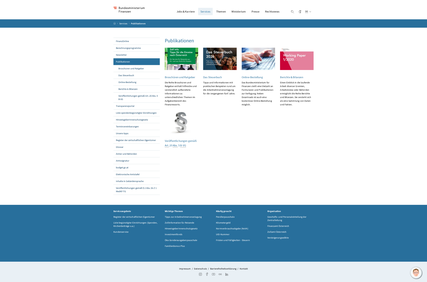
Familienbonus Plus (175, 246)
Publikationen (130, 61)
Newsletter (121, 54)
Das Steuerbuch (126, 75)
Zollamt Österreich (277, 231)
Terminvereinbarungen (127, 126)
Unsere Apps (122, 133)
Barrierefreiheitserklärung (223, 268)
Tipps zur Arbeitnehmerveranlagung (183, 216)
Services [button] (205, 11)
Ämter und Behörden (126, 153)
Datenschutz (200, 268)
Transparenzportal (125, 106)
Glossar (119, 147)
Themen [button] (221, 11)
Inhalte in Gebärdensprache (130, 181)
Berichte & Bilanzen (128, 89)
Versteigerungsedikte (278, 237)
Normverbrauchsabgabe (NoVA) (232, 228)
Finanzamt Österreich (278, 226)
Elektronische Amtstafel (128, 174)
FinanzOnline (122, 41)
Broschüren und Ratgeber (131, 68)
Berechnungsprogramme (128, 48)
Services (123, 23)
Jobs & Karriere (186, 11)
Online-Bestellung (127, 82)
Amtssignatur (122, 160)
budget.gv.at (122, 167)
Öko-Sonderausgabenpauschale (181, 240)
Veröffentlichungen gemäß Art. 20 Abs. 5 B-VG (138, 97)
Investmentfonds (173, 234)
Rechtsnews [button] (272, 11)
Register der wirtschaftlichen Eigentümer (136, 140)
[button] (416, 273)
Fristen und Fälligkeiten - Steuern (233, 240)
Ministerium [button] (239, 11)
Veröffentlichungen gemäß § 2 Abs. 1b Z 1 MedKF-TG (136, 189)
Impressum (185, 268)
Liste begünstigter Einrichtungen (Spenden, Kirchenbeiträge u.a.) (135, 224)
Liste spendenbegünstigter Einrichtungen (136, 112)
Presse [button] (255, 11)
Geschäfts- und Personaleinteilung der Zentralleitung (287, 218)
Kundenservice (120, 231)
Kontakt (244, 268)
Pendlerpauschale (225, 216)
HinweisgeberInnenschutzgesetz (132, 119)
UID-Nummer (223, 234)
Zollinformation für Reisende (179, 222)
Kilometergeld (223, 222)
